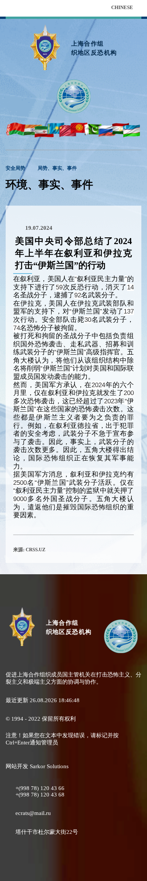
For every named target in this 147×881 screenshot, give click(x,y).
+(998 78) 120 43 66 (39, 788)
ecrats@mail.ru (33, 813)
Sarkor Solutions (49, 766)
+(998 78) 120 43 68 (39, 795)
